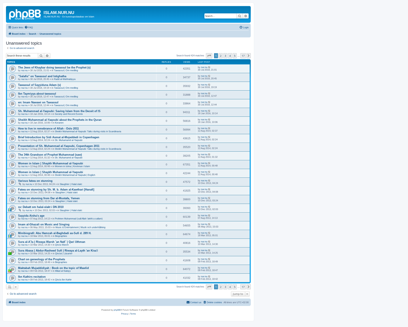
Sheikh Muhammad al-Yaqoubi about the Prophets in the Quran (60, 119)
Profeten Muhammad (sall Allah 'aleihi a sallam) (79, 218)
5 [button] (234, 56)
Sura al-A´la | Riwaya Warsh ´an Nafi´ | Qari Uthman (51, 241)
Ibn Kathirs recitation (32, 276)
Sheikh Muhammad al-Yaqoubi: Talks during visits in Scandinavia (88, 131)
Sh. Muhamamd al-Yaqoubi (68, 140)
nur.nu (24, 70)
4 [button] (230, 56)
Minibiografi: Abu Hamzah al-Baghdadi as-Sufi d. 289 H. (54, 233)
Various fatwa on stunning (35, 180)
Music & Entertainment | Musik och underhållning (80, 227)
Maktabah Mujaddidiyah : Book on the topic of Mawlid (53, 268)
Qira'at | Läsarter (63, 253)
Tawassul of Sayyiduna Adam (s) (39, 85)
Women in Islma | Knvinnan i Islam (72, 166)
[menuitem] (28, 27)
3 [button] (225, 56)
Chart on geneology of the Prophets (41, 259)
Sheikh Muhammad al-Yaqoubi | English (75, 175)
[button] (209, 55)
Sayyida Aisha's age (31, 215)
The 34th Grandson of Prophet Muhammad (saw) (50, 154)
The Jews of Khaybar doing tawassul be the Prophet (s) (54, 67)
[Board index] (25, 14)
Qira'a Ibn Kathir (63, 279)
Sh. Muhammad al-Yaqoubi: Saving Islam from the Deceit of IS (59, 111)
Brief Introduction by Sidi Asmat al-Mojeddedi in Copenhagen (58, 137)
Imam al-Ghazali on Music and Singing (43, 224)
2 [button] (220, 56)
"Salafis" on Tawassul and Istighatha (42, 76)
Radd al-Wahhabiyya (64, 79)
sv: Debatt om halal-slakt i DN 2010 (41, 207)
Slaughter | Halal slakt (71, 184)
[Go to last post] (209, 67)
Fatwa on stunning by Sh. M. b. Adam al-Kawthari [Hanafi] (56, 189)
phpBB (117, 310)
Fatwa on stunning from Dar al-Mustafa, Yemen (49, 198)
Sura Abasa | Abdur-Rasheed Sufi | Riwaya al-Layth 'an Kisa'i (58, 250)
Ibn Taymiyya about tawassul (37, 93)
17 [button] (243, 56)
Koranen (59, 122)
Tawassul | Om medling (66, 70)
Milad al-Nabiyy (63, 271)
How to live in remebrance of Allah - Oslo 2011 (48, 128)
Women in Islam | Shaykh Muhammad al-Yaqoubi (50, 163)
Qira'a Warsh (62, 244)
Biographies (61, 236)
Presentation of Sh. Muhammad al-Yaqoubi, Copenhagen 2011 (58, 146)
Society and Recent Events (69, 114)
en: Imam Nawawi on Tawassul (38, 102)
